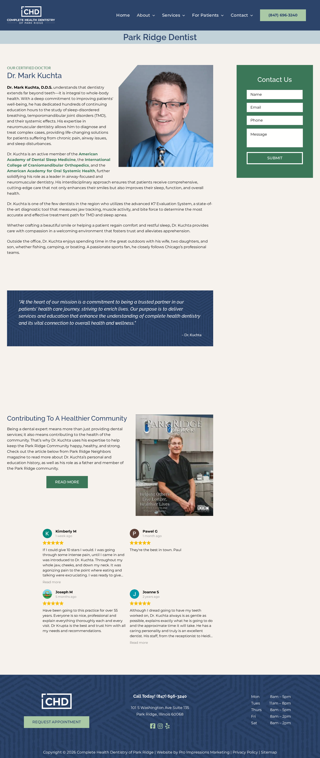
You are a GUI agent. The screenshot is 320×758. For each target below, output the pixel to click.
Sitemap (269, 752)
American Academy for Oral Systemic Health (51, 171)
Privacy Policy (245, 752)
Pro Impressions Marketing (204, 752)
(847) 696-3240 (171, 696)
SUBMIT (274, 158)
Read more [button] (52, 582)
